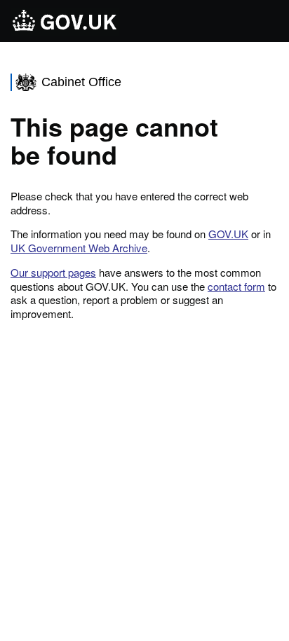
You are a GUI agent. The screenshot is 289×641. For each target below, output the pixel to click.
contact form (236, 286)
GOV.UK (228, 233)
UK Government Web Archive (79, 247)
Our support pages (53, 272)
